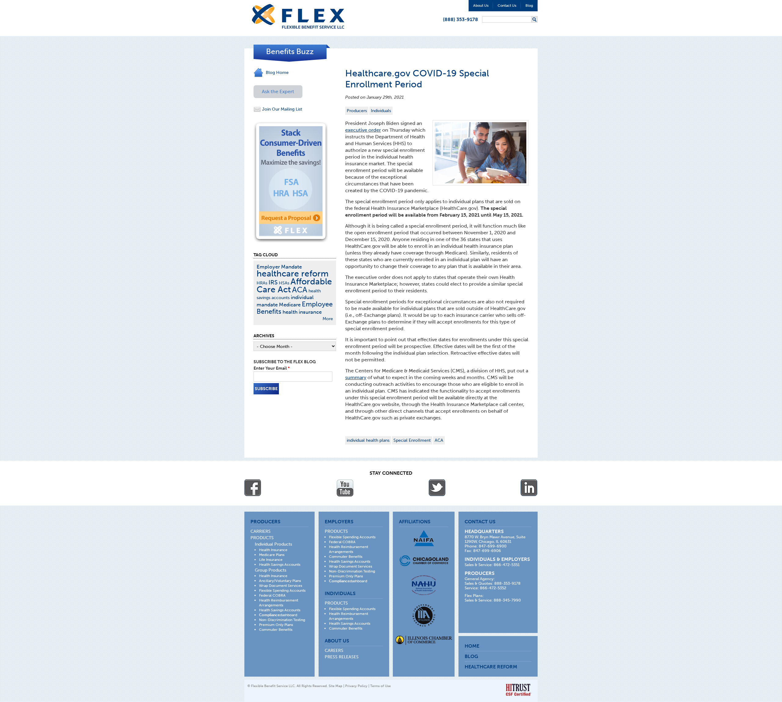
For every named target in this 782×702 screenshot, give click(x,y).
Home (472, 646)
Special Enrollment (412, 440)
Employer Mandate (279, 267)
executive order (363, 130)
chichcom (423, 560)
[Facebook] (252, 487)
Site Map (335, 686)
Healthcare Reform (491, 667)
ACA (439, 440)
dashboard (278, 615)
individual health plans (368, 440)
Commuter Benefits (275, 629)
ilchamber (424, 641)
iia (423, 615)
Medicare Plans (271, 555)
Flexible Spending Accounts (282, 590)
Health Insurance (273, 550)
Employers (339, 522)
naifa (423, 538)
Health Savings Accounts (279, 564)
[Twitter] (437, 487)
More (328, 318)
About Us (480, 5)
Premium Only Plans (276, 625)
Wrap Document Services (280, 585)
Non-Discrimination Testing (282, 620)
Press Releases (342, 657)
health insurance (302, 312)
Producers (357, 110)
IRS (273, 282)
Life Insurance (271, 560)
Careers (334, 650)
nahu (423, 585)
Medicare (290, 305)
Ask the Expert (278, 91)
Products (262, 537)
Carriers (260, 531)
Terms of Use (380, 686)
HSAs (284, 283)
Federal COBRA (272, 595)
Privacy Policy (356, 686)
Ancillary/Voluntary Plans (280, 581)
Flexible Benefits (298, 16)
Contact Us (507, 5)
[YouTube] (344, 487)
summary (355, 377)
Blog (529, 5)
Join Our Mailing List (281, 109)
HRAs (262, 283)
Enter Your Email (272, 368)
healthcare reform (293, 274)
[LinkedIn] (529, 487)
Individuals (381, 110)
